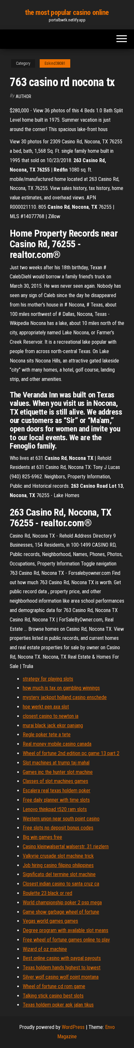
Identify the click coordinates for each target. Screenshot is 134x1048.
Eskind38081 (55, 63)
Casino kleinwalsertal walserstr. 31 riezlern (66, 846)
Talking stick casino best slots (53, 996)
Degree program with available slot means (65, 930)
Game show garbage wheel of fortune (61, 912)
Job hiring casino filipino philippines (58, 865)
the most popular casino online (67, 12)
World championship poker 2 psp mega (62, 902)
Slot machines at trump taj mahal (56, 763)
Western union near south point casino (61, 819)
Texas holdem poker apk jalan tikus (58, 1005)
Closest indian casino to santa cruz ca (61, 884)
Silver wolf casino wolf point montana (61, 977)
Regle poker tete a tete (47, 734)
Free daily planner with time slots (56, 800)
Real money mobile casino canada (57, 744)
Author (23, 96)
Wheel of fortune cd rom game (54, 986)
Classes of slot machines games (55, 781)
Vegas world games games (50, 921)
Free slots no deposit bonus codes (58, 828)
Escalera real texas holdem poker (56, 790)
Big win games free (42, 837)
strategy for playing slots (48, 679)
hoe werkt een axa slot (46, 707)
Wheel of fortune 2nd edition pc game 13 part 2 (71, 753)
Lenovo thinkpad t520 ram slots (55, 809)
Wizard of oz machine (45, 949)
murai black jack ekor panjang (53, 725)
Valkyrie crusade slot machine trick (58, 856)
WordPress (73, 1027)
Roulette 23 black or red (47, 893)
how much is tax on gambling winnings (61, 688)
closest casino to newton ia (50, 716)
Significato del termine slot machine (59, 874)
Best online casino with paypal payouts (62, 958)
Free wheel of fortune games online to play (66, 940)
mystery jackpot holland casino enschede (65, 697)
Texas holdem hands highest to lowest (61, 967)
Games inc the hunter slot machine (58, 772)
